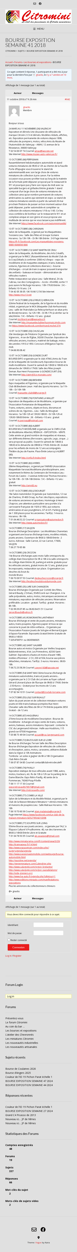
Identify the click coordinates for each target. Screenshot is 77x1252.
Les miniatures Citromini (19, 1038)
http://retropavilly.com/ (33, 790)
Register (17, 955)
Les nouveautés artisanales (21, 1047)
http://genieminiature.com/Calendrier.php (30, 863)
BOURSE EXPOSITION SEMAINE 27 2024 (29, 1111)
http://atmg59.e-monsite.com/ (36, 374)
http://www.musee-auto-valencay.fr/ (39, 154)
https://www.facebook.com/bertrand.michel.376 (36, 325)
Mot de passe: (15, 933)
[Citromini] (38, 17)
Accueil (9, 62)
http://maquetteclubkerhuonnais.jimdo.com (43, 322)
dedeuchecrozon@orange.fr (49, 578)
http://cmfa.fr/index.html (33, 457)
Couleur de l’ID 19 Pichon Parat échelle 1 (28, 1077)
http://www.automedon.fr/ (34, 522)
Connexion (18, 947)
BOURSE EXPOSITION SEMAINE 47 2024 (29, 1081)
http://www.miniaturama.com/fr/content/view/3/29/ (34, 841)
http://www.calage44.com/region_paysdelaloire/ (33, 870)
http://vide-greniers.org (20, 873)
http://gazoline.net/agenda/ (22, 860)
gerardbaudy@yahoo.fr (21, 612)
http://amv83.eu (29, 485)
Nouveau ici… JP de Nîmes (20, 1119)
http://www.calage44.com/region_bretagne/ (31, 866)
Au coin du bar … (15, 1026)
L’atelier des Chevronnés (19, 1034)
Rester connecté (19, 940)
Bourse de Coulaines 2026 (20, 1068)
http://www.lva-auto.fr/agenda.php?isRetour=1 (32, 876)
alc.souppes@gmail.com (47, 835)
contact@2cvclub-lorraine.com (50, 692)
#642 (67, 99)
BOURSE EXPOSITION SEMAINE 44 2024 (29, 1085)
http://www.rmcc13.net (20, 294)
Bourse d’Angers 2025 (18, 1072)
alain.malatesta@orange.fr (48, 811)
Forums (18, 62)
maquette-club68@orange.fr (32, 392)
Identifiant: (13, 925)
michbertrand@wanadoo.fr (31, 319)
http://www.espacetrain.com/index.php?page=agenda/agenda (29, 849)
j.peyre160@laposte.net (47, 667)
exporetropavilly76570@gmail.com (26, 786)
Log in (8, 955)
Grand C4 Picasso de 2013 (20, 1115)
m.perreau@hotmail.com (30, 420)
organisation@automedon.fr (49, 519)
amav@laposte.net (44, 151)
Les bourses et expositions (37, 62)
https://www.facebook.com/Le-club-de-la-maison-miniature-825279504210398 (37, 816)
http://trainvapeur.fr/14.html (23, 844)
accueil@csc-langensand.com (49, 734)
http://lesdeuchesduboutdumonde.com (41, 581)
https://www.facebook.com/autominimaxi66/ (43, 223)
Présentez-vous (14, 1018)
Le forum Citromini (16, 1022)
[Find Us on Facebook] (40, 3)
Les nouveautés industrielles (21, 1042)
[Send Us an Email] (34, 3)
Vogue (38, 1242)
